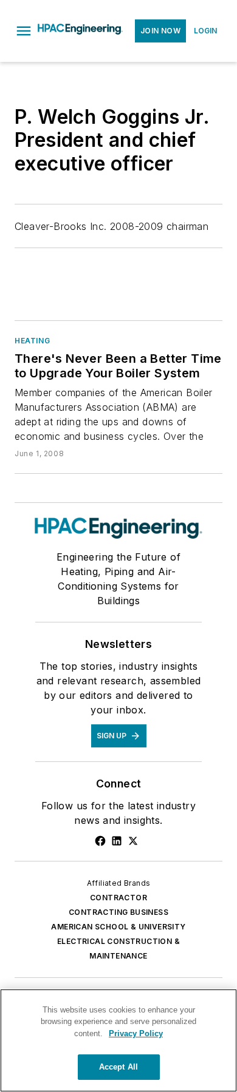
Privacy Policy (136, 1033)
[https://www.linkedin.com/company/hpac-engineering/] (117, 841)
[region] (118, 1040)
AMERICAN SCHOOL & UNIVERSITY (118, 926)
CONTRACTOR (118, 897)
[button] (24, 31)
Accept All (118, 1066)
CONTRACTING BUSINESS (118, 912)
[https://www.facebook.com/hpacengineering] (100, 841)
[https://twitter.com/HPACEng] (133, 841)
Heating (32, 340)
